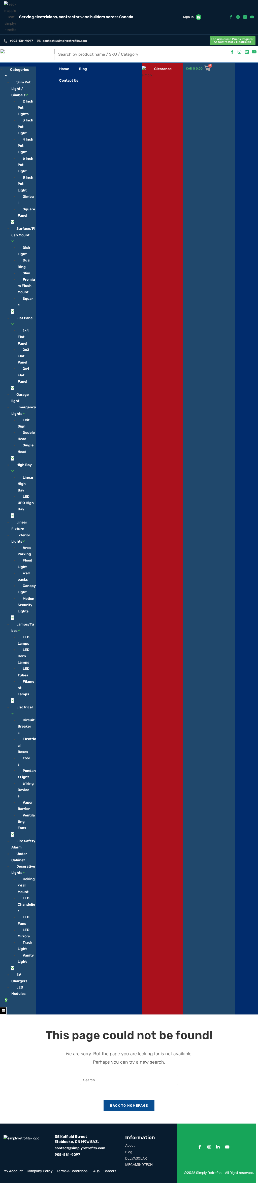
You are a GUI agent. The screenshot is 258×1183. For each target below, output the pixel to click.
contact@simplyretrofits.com (80, 1148)
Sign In (188, 17)
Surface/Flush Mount (23, 231)
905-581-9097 (67, 1155)
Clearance (163, 69)
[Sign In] (198, 17)
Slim (26, 273)
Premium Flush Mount (26, 285)
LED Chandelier (26, 904)
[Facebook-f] (231, 17)
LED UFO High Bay (26, 503)
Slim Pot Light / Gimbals (20, 88)
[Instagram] (238, 17)
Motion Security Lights (26, 605)
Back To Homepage (129, 1105)
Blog (83, 69)
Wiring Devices (26, 789)
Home (64, 69)
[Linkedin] (245, 17)
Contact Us (68, 80)
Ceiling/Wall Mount (26, 885)
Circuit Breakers (26, 726)
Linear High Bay (26, 483)
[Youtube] (252, 17)
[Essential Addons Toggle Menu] (3, 1010)
